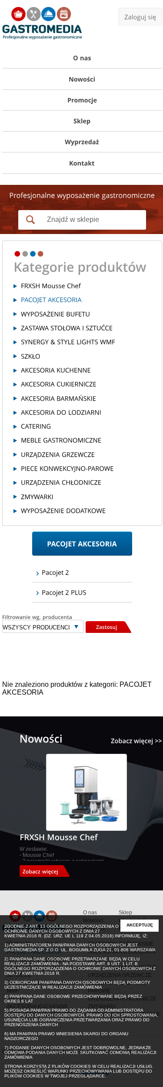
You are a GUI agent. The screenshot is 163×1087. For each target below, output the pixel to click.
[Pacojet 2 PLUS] (82, 592)
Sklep (125, 913)
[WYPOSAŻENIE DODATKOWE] (83, 511)
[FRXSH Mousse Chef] (83, 286)
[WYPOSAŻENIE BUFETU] (83, 314)
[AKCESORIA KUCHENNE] (83, 370)
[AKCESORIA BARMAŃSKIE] (83, 398)
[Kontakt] (82, 163)
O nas (90, 913)
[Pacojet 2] (82, 572)
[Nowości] (82, 79)
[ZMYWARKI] (83, 496)
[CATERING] (83, 426)
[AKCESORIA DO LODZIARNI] (83, 412)
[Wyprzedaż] (82, 142)
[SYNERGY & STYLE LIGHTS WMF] (83, 342)
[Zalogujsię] (140, 17)
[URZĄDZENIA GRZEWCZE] (83, 454)
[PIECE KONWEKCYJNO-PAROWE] (83, 468)
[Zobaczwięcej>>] (136, 740)
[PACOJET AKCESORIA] (83, 300)
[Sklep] (82, 121)
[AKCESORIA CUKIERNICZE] (83, 384)
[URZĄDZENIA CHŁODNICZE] (83, 482)
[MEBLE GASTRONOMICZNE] (83, 440)
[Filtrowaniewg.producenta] (42, 617)
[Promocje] (82, 100)
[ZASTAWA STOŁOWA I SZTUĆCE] (83, 328)
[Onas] (82, 58)
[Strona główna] (42, 25)
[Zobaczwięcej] (48, 871)
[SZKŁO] (83, 356)
